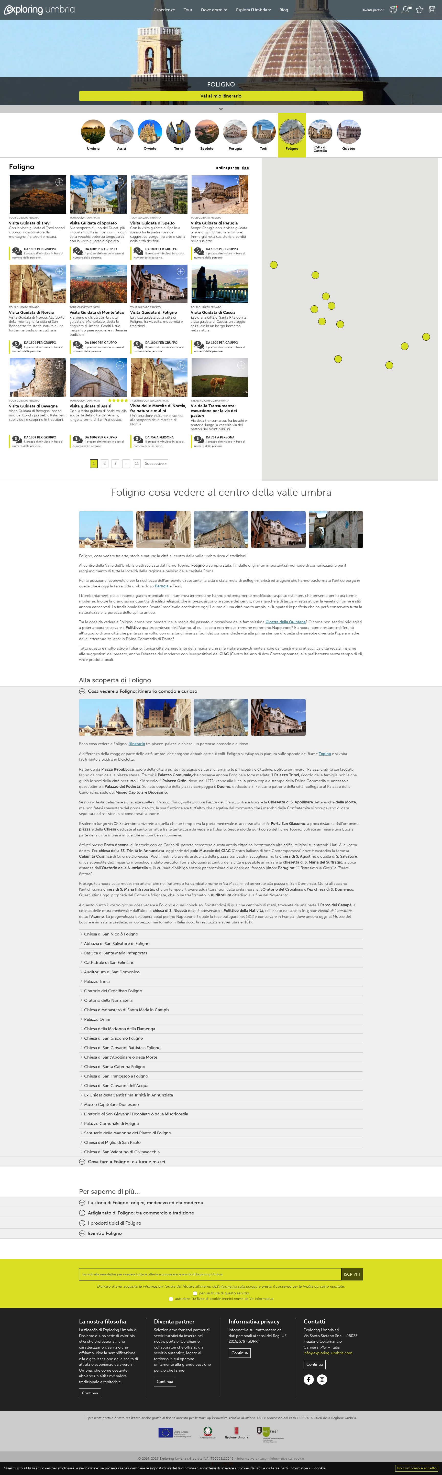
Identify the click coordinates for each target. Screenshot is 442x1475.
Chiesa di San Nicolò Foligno (111, 934)
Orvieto (150, 148)
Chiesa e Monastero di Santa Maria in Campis (126, 1009)
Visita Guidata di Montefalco (97, 312)
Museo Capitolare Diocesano (111, 1104)
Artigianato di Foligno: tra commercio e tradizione (141, 1213)
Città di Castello (320, 149)
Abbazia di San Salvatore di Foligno (117, 943)
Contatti (314, 1321)
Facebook (309, 1379)
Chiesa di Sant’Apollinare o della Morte (120, 1057)
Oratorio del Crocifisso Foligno (113, 990)
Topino (325, 753)
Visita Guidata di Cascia (213, 312)
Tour (188, 9)
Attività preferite (420, 10)
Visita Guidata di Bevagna (33, 406)
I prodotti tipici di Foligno (114, 1223)
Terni (178, 148)
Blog (284, 9)
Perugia (235, 148)
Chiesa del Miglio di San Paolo (112, 1142)
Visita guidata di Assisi (90, 406)
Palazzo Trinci (97, 981)
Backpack (432, 10)
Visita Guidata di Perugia (214, 223)
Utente (406, 10)
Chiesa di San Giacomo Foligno (113, 1038)
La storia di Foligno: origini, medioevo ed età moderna (145, 1202)
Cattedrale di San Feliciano (109, 962)
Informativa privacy (254, 1321)
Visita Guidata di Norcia (31, 312)
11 (137, 463)
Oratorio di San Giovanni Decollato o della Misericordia (136, 1114)
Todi (263, 148)
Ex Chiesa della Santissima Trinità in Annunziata (128, 1095)
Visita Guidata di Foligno (153, 312)
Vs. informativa (261, 1299)
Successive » (156, 463)
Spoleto (207, 148)
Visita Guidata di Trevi (29, 223)
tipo (245, 168)
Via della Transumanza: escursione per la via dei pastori (214, 410)
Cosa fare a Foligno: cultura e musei (126, 1162)
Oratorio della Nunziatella (108, 1000)
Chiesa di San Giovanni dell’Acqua (116, 1085)
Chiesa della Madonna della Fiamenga (119, 1028)
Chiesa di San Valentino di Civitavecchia (122, 1151)
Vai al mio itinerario (221, 96)
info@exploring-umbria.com (328, 1353)
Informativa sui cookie (287, 1458)
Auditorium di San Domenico (112, 972)
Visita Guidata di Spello (152, 223)
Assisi (121, 148)
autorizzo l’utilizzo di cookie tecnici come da (224, 1299)
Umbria (93, 148)
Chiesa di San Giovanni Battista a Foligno (122, 1047)
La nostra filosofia (102, 1321)
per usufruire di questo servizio (224, 1293)
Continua (90, 1393)
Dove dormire (214, 9)
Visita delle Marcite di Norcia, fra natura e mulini (158, 408)
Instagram (322, 1379)
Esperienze (164, 9)
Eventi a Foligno (105, 1233)
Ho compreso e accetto (417, 1468)
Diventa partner (373, 10)
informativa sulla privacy (238, 1286)
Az (237, 168)
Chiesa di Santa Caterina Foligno (114, 1066)
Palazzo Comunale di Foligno (111, 1123)
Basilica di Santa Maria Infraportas (115, 953)
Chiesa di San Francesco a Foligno (116, 1076)
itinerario (137, 743)
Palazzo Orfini (97, 1019)
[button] (340, 324)
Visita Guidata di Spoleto (93, 223)
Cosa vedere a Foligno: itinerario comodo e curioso (142, 691)
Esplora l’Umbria (251, 9)
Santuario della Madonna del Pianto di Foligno (127, 1133)
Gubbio (348, 148)
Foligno (292, 148)
